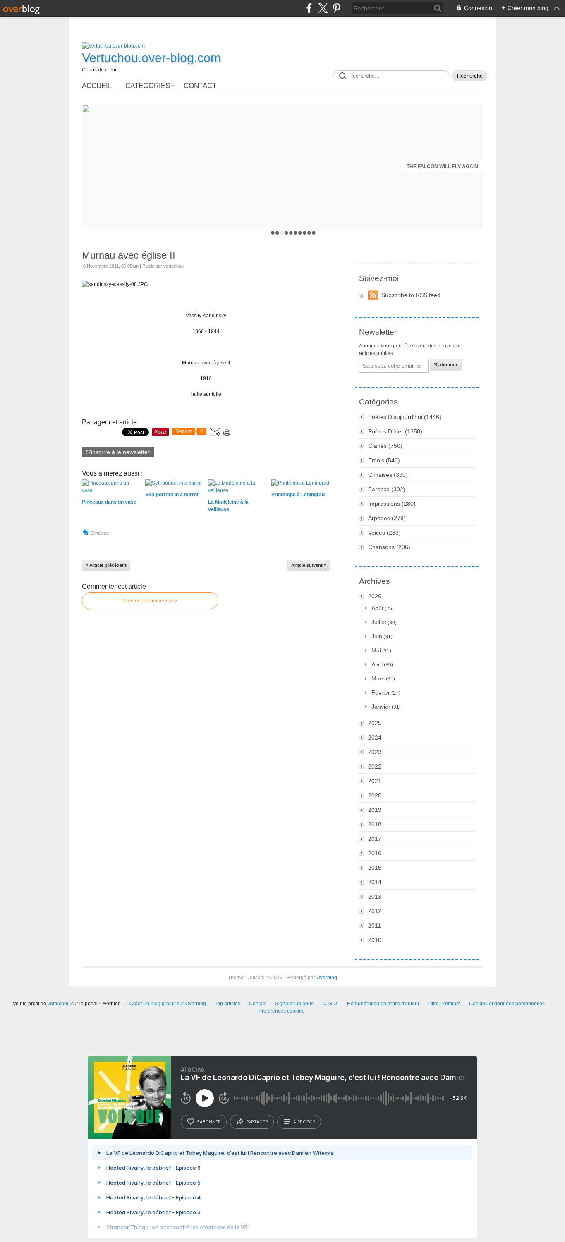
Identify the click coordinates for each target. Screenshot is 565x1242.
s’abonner (209, 1121)
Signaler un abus (295, 1003)
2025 (374, 723)
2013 (374, 896)
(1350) (395, 431)
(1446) (404, 417)
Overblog (326, 977)
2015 (374, 867)
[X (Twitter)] (323, 8)
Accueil (97, 86)
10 (314, 233)
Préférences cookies (281, 1011)
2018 (374, 824)
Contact (200, 86)
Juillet (378, 622)
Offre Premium (444, 1003)
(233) (384, 532)
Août (377, 608)
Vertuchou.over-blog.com (151, 57)
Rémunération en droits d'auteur (383, 1003)
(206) (389, 547)
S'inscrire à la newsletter (118, 452)
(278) (387, 518)
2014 (374, 882)
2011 (374, 925)
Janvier (380, 706)
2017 (374, 838)
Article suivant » (308, 565)
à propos (304, 1121)
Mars (378, 678)
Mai (376, 650)
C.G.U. (330, 1003)
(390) (388, 474)
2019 (374, 810)
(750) (385, 446)
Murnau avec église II (128, 255)
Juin (376, 636)
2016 (374, 853)
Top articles (227, 1003)
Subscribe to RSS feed (411, 295)
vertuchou (59, 1003)
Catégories (147, 86)
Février (380, 692)
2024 (374, 737)
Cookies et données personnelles (507, 1003)
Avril (377, 664)
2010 (374, 940)
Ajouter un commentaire (150, 601)
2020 (374, 795)
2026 (374, 596)
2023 (374, 752)
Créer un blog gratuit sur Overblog (167, 1003)
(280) (392, 503)
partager (257, 1121)
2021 (374, 781)
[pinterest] (336, 8)
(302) (386, 489)
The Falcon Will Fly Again (442, 166)
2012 (374, 911)
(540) (384, 460)
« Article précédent (106, 565)
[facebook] (309, 8)
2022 (374, 766)
